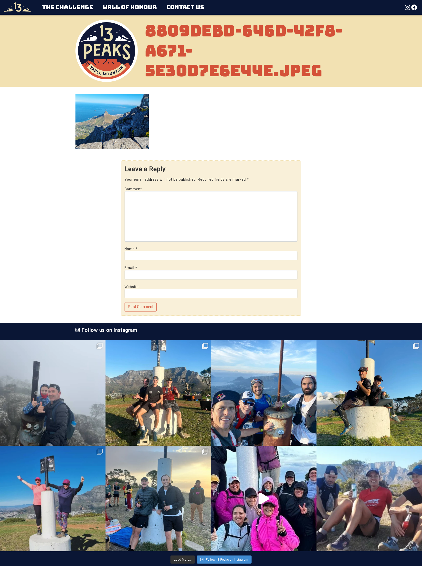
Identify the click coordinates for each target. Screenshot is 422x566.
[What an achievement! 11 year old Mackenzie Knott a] (369, 393)
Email (131, 268)
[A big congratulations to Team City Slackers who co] (263, 498)
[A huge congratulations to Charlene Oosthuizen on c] (53, 498)
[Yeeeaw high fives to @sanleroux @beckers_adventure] (369, 498)
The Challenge (67, 7)
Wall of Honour (130, 7)
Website (132, 287)
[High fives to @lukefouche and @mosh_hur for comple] (158, 498)
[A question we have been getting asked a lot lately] (263, 393)
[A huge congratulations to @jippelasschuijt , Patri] (158, 393)
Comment (133, 189)
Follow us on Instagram (108, 330)
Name (131, 249)
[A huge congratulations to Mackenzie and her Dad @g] (53, 393)
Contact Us (185, 7)
